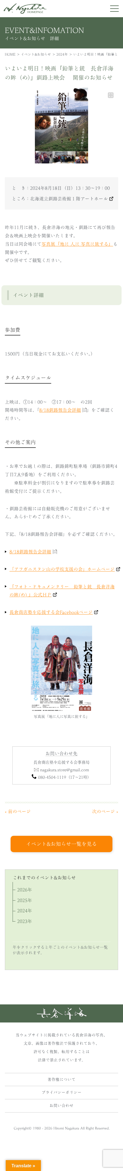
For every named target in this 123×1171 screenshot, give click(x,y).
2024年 (62, 54)
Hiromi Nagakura (66, 1128)
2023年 (24, 921)
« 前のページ (18, 811)
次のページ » (105, 811)
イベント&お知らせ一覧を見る (61, 843)
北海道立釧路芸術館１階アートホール (69, 198)
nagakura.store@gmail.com (64, 770)
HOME (10, 54)
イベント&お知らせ (36, 54)
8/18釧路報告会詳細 (60, 410)
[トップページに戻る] (62, 1018)
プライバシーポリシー (61, 1092)
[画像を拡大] (111, 95)
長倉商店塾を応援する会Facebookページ (51, 612)
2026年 (24, 889)
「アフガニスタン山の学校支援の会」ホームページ (62, 569)
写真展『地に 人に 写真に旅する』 (77, 244)
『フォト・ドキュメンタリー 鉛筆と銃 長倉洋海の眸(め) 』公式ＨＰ (62, 590)
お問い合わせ (61, 1106)
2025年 (24, 900)
